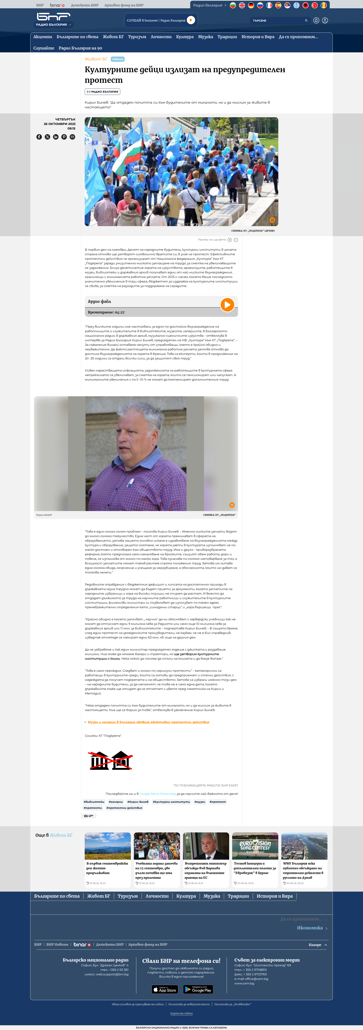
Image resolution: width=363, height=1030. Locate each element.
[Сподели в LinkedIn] (56, 137)
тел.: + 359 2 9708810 (250, 970)
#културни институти (171, 802)
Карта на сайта (181, 1013)
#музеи (200, 802)
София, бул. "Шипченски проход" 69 (262, 965)
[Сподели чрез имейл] (72, 137)
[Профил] (325, 20)
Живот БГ (96, 59)
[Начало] (53, 16)
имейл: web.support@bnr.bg (107, 974)
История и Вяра (275, 896)
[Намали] (235, 240)
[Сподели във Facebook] (39, 137)
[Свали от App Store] (165, 989)
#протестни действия (124, 808)
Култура (186, 896)
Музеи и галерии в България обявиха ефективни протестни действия (148, 722)
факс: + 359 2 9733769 (250, 974)
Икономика (310, 928)
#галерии (116, 802)
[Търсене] (306, 20)
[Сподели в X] (47, 137)
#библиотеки (94, 802)
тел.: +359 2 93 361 (115, 970)
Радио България (104, 91)
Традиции (238, 896)
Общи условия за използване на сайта (138, 1004)
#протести (93, 808)
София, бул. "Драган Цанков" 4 (105, 965)
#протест (218, 802)
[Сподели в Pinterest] (64, 137)
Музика (212, 896)
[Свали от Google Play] (198, 989)
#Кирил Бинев (137, 802)
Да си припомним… (301, 919)
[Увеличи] (229, 240)
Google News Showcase (157, 794)
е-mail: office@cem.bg (251, 979)
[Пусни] (191, 20)
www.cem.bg (244, 983)
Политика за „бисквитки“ (232, 1004)
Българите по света (57, 896)
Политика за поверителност (189, 1004)
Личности (157, 896)
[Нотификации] (316, 20)
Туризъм (128, 896)
